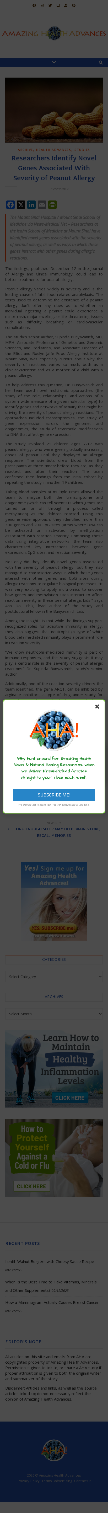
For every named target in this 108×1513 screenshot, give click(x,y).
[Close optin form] (98, 707)
